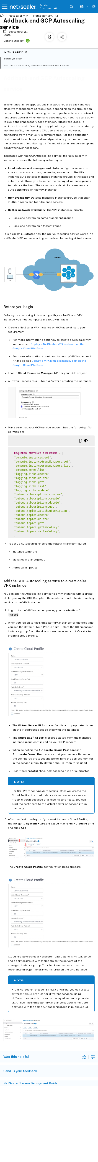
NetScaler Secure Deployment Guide (30, 1083)
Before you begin (13, 58)
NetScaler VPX (18, 15)
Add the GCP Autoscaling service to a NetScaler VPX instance (36, 65)
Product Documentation (50, 7)
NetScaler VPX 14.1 (45, 15)
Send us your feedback (20, 1071)
